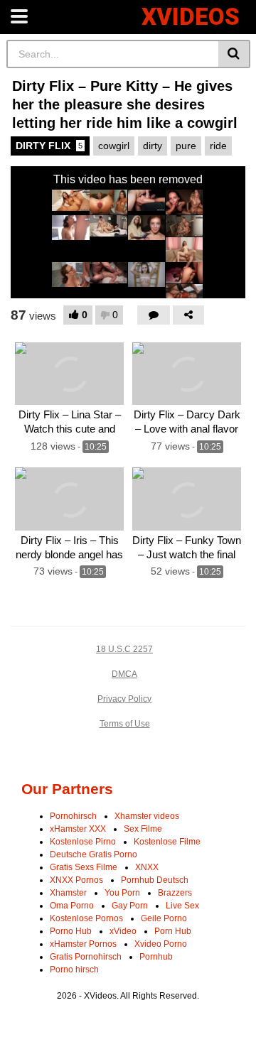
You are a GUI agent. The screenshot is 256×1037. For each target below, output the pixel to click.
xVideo (123, 931)
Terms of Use (125, 724)
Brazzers (175, 893)
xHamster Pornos (83, 944)
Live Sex (182, 906)
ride (218, 145)
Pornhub (156, 957)
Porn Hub (172, 931)
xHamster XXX (78, 829)
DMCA (124, 674)
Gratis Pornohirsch (86, 957)
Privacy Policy (124, 699)
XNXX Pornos (76, 880)
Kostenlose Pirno (83, 842)
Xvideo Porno (160, 944)
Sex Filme (143, 829)
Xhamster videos (146, 816)
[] (234, 54)
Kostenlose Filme (167, 842)
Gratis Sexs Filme (83, 867)
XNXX (147, 867)
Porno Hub (71, 931)
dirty (152, 145)
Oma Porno (72, 906)
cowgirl (113, 145)
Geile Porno (164, 918)
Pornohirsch (73, 816)
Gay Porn (130, 906)
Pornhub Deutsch (154, 880)
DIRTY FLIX (49, 145)
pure (186, 145)
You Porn (122, 893)
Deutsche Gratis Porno (93, 854)
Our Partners (67, 789)
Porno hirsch (74, 969)
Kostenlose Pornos (86, 918)
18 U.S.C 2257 (124, 649)
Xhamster (68, 893)
